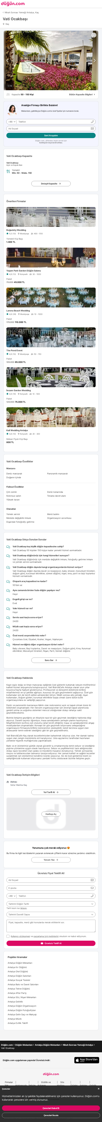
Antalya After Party (17, 993)
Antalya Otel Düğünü (18, 971)
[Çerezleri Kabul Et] (98, 1088)
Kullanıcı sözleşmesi (20, 936)
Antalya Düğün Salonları (19, 976)
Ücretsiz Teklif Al (53, 943)
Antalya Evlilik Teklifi (18, 1023)
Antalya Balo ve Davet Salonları (23, 984)
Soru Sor (49, 660)
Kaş (37, 12)
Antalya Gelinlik (15, 1001)
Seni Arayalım (51, 135)
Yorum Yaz (49, 859)
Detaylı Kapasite (49, 183)
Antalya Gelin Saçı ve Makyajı (22, 1014)
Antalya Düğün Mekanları (20, 963)
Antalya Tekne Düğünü (19, 988)
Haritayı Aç (51, 814)
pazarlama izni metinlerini (46, 936)
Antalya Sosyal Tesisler (19, 980)
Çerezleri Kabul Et (51, 1108)
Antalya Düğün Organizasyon (22, 1006)
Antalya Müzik (15, 1018)
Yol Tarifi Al (49, 792)
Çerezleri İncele (51, 1115)
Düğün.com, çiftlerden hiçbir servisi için (51, 142)
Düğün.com (7, 1045)
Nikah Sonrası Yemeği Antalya (78, 1045)
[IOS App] (86, 1060)
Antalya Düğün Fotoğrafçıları (22, 1010)
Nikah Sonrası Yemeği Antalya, (20, 12)
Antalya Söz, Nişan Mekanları (22, 997)
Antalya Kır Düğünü (17, 967)
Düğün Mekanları (24, 1045)
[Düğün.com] (12, 4)
